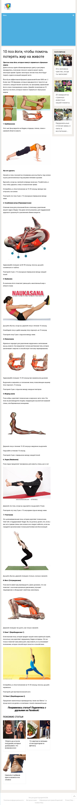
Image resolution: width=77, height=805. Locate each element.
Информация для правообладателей (51, 800)
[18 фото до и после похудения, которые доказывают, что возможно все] (14, 729)
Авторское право (31, 800)
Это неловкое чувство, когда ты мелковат (62, 71)
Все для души (33, 797)
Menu (5, 15)
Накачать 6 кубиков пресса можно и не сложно (12, 777)
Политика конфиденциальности (14, 800)
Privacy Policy (69, 800)
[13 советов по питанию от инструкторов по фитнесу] (38, 729)
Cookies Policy (39, 802)
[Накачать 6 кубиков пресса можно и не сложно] (14, 763)
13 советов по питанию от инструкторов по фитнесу (38, 743)
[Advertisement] (38, 31)
